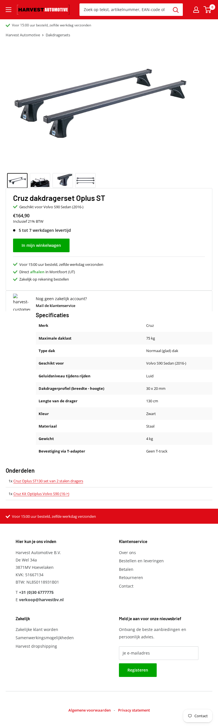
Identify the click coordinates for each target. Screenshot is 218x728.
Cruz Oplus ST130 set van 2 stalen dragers (48, 480)
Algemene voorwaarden (89, 710)
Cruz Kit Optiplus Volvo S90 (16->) (41, 493)
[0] (207, 9)
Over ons (127, 552)
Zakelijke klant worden (37, 629)
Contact (126, 586)
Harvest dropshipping (36, 646)
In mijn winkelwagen (41, 245)
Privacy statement (134, 710)
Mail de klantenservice (55, 305)
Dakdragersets (58, 34)
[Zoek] (176, 9)
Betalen (126, 569)
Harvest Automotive (23, 34)
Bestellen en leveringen (141, 560)
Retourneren (131, 577)
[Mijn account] (196, 10)
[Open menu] (8, 9)
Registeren (137, 670)
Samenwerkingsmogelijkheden (45, 637)
